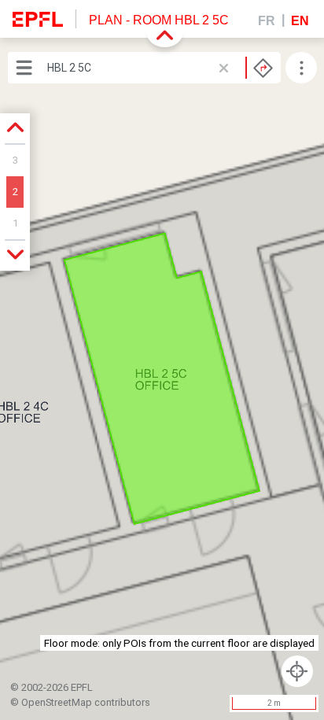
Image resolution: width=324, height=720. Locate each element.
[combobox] (160, 67)
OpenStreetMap (56, 702)
